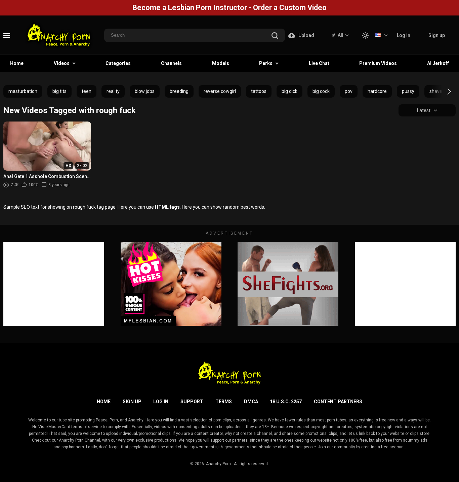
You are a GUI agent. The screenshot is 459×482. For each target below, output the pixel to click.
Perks (266, 63)
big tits (59, 91)
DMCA (251, 401)
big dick (289, 91)
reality (113, 91)
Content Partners (338, 401)
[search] (275, 36)
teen (86, 91)
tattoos (258, 91)
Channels (171, 63)
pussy (408, 91)
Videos (62, 63)
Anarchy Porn (218, 463)
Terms (223, 401)
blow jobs (145, 91)
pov (348, 91)
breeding (179, 91)
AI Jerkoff (438, 63)
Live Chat (319, 63)
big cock (321, 91)
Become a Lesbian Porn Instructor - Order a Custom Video (229, 7)
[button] (443, 91)
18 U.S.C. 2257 (286, 401)
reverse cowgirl (220, 91)
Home (17, 63)
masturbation (22, 91)
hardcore (377, 91)
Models (220, 63)
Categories (118, 63)
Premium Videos (378, 63)
